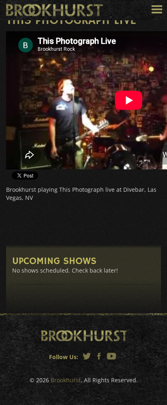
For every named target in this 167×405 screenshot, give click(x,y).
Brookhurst (54, 10)
